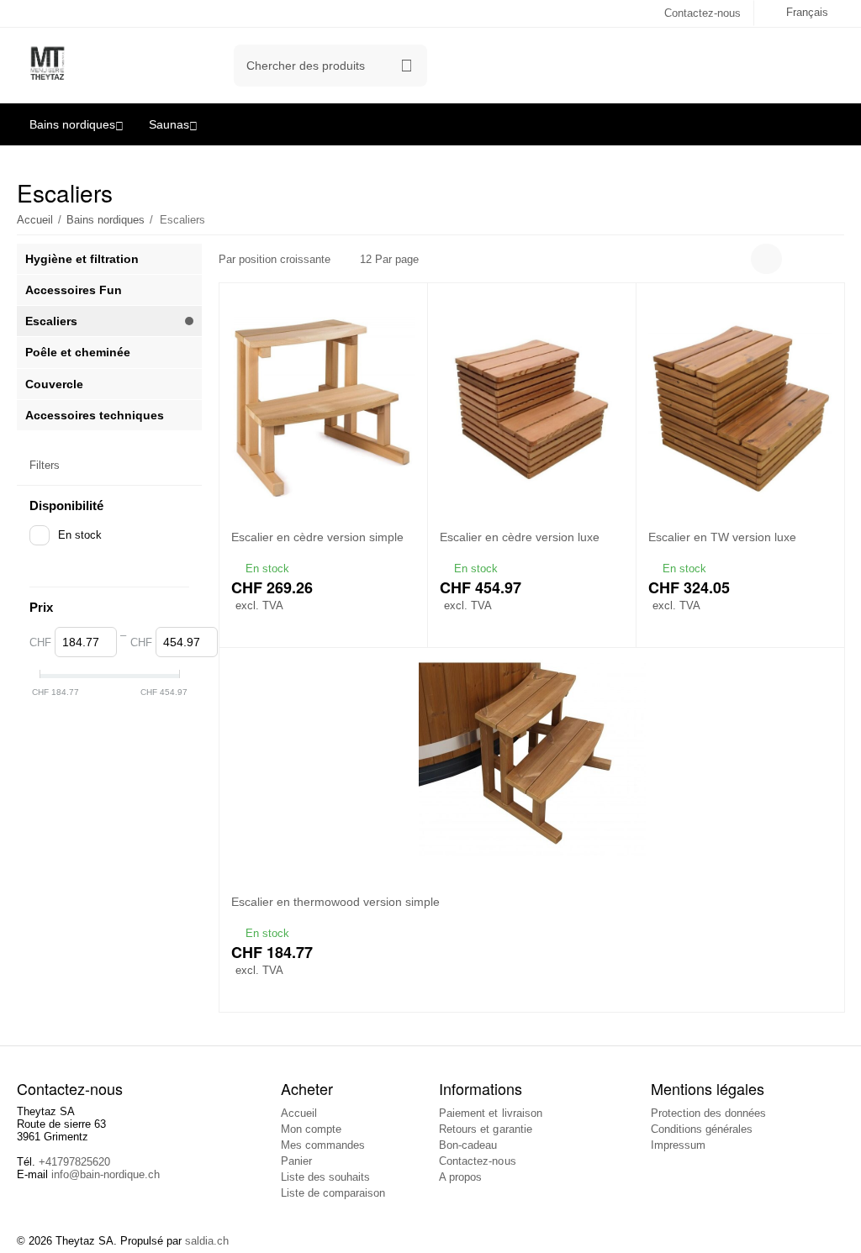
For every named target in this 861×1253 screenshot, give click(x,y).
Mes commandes (323, 1145)
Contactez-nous (702, 13)
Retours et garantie (485, 1129)
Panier (296, 1161)
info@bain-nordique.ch (105, 1174)
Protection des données (708, 1113)
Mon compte (311, 1129)
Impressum (678, 1145)
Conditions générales (702, 1129)
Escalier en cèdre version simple (317, 537)
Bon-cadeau (468, 1145)
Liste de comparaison (333, 1193)
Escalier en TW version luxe (722, 537)
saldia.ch (207, 1241)
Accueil (299, 1113)
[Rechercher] (406, 65)
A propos (460, 1177)
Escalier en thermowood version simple (335, 901)
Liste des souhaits (325, 1177)
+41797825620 (74, 1162)
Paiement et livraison (490, 1113)
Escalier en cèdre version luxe (520, 537)
